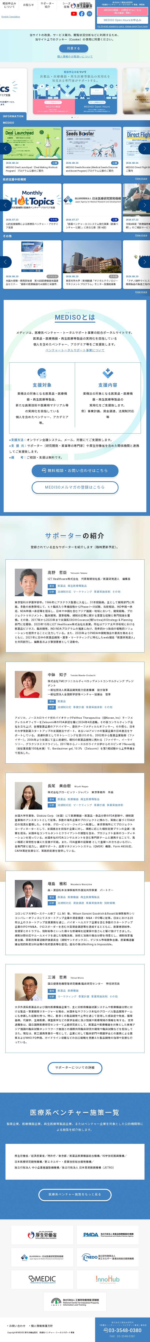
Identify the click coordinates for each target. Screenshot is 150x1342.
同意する (73, 48)
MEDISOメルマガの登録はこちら (75, 487)
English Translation (10, 17)
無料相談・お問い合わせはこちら (78, 470)
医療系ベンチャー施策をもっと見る (75, 1194)
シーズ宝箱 (67, 5)
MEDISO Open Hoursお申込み (122, 20)
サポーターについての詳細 (75, 1067)
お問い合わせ (17, 1325)
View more (141, 178)
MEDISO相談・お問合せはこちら (122, 11)
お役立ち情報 (85, 5)
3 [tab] (77, 117)
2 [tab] (74, 117)
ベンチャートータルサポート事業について (75, 350)
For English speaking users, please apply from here (123, 26)
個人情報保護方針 (42, 1325)
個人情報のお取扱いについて (75, 56)
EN (89, 13)
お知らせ (28, 4)
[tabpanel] (75, 91)
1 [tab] (71, 117)
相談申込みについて (9, 5)
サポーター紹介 (47, 5)
